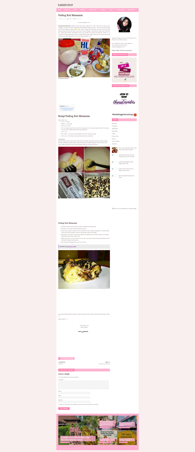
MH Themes (78, 448)
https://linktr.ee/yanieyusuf (124, 50)
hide (67, 106)
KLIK (66, 319)
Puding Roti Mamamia (68, 358)
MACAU (114, 138)
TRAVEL (103, 9)
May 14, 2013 (63, 18)
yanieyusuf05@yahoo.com (118, 46)
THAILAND (114, 126)
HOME (59, 9)
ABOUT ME (67, 9)
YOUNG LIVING (121, 9)
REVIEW (82, 9)
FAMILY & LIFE (92, 9)
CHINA (113, 133)
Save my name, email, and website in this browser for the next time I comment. (79, 404)
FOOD (110, 9)
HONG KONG (115, 136)
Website (60, 400)
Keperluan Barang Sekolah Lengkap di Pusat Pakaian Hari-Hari (126, 424)
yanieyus (70, 18)
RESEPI (76, 18)
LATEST (75, 9)
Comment (60, 379)
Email (59, 395)
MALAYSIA (114, 123)
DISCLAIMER (131, 9)
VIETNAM (114, 144)
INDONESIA (114, 131)
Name (59, 391)
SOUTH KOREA (115, 141)
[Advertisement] (84, 91)
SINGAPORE (115, 128)
